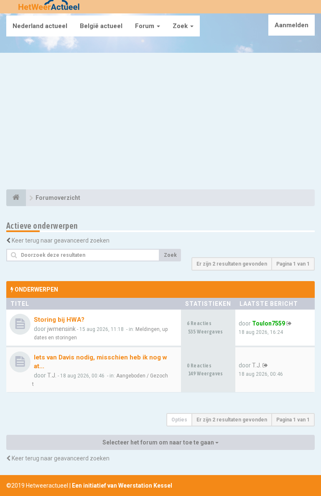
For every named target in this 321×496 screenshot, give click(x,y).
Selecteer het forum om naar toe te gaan (158, 442)
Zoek (181, 26)
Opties (179, 420)
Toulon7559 (268, 323)
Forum (145, 26)
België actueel (101, 26)
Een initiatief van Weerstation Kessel (122, 485)
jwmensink (61, 329)
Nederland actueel (40, 26)
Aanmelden (291, 25)
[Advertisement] (160, 122)
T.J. (51, 375)
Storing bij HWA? (59, 319)
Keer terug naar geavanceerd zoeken (61, 240)
